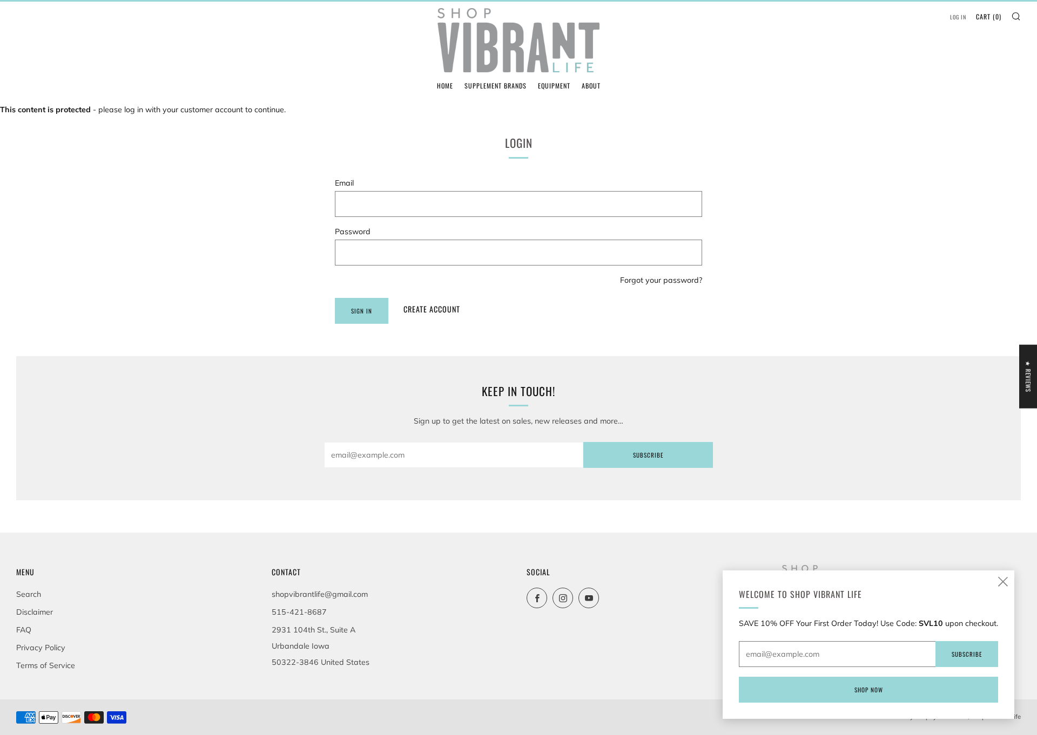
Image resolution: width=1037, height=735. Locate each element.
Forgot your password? (661, 280)
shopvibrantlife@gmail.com (320, 594)
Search (28, 594)
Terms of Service (45, 665)
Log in (958, 17)
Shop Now (868, 689)
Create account (431, 309)
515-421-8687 (299, 612)
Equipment (554, 85)
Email (344, 183)
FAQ (23, 630)
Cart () (988, 16)
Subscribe (648, 455)
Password (353, 231)
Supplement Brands (495, 85)
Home (445, 85)
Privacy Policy (40, 647)
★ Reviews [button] (1028, 376)
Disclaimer (34, 612)
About (591, 85)
